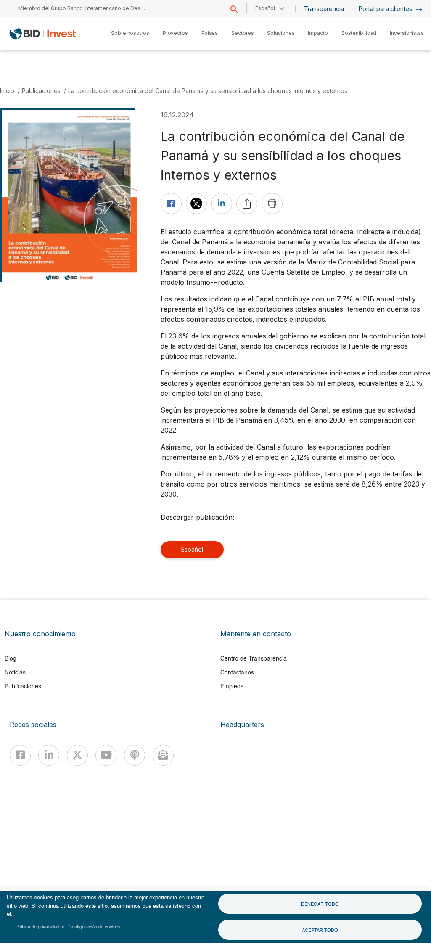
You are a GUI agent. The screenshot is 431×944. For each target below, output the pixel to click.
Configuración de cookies (95, 926)
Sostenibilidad (359, 33)
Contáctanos (237, 672)
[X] (77, 755)
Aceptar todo (320, 929)
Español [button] (265, 8)
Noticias (15, 672)
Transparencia (324, 8)
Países (209, 33)
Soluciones (280, 33)
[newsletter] (163, 755)
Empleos (231, 686)
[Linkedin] (48, 755)
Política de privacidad (37, 926)
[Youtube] (105, 755)
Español (192, 549)
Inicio (7, 90)
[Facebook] (20, 755)
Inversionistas (407, 33)
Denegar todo (320, 903)
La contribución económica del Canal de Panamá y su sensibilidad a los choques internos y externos (207, 90)
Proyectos (175, 33)
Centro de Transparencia (253, 658)
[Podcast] (134, 755)
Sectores (242, 33)
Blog (10, 658)
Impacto (318, 33)
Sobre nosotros (130, 33)
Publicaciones (41, 90)
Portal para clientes (386, 8)
